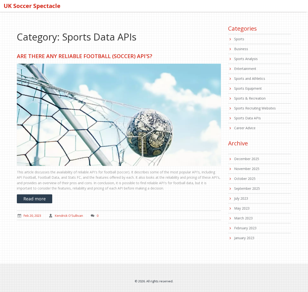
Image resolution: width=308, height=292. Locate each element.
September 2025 (247, 188)
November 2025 (246, 168)
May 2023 (242, 208)
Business (241, 49)
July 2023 (241, 198)
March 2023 (243, 218)
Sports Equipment (248, 88)
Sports (239, 39)
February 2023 (245, 228)
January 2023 (244, 238)
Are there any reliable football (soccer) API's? (84, 56)
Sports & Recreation (250, 98)
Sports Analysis (246, 58)
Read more (34, 199)
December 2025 (246, 158)
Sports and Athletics (249, 78)
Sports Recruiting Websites (255, 108)
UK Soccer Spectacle (32, 5)
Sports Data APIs (247, 118)
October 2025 (245, 178)
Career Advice (245, 128)
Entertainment (245, 68)
